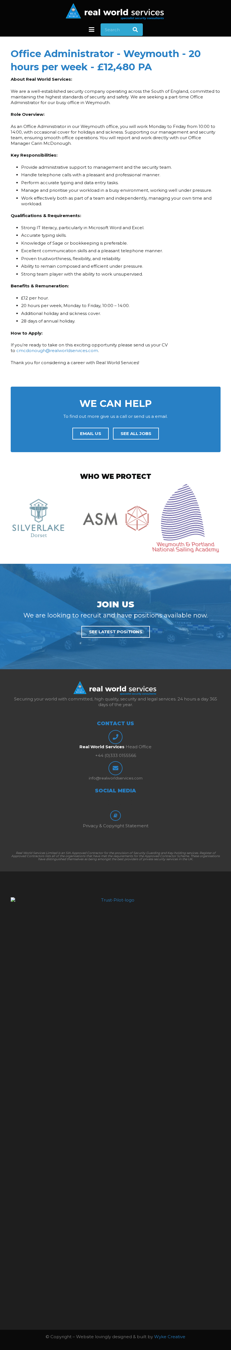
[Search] (135, 29)
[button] (91, 29)
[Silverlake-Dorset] (46, 518)
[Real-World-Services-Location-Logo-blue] (115, 11)
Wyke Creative (169, 1336)
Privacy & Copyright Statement (115, 825)
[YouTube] (127, 802)
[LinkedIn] (115, 802)
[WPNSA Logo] (186, 518)
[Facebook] (104, 802)
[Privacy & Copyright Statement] (115, 815)
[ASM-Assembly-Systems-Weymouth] (115, 518)
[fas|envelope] (115, 768)
